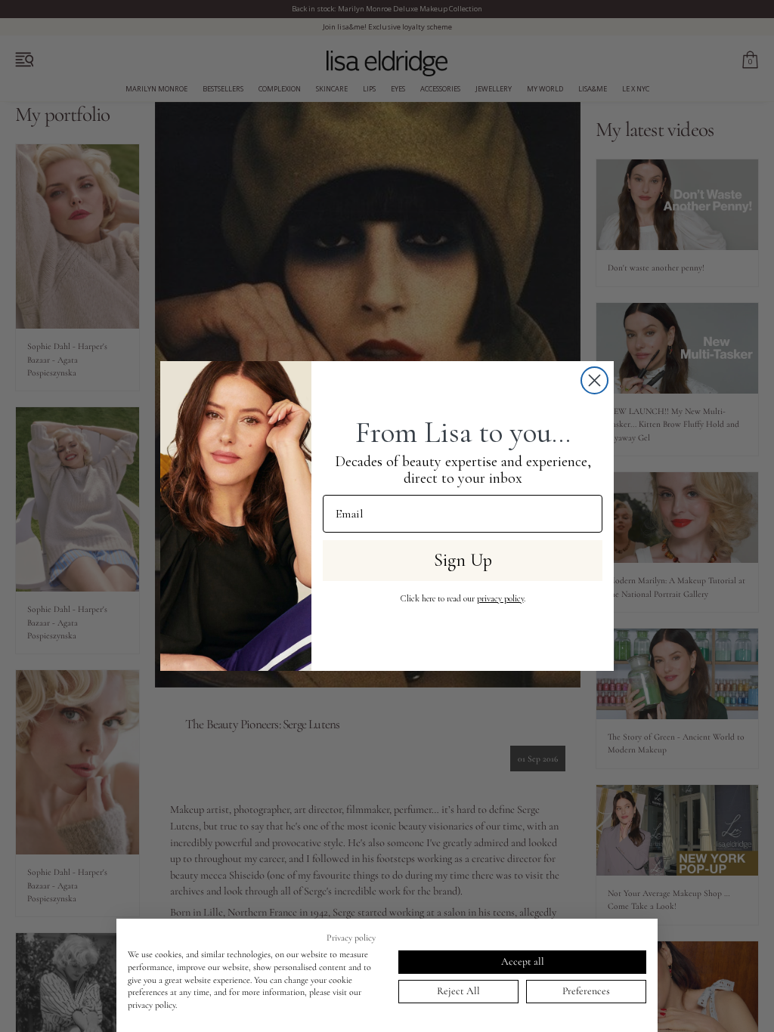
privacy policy (500, 598)
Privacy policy (351, 937)
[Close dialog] (594, 380)
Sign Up (463, 560)
